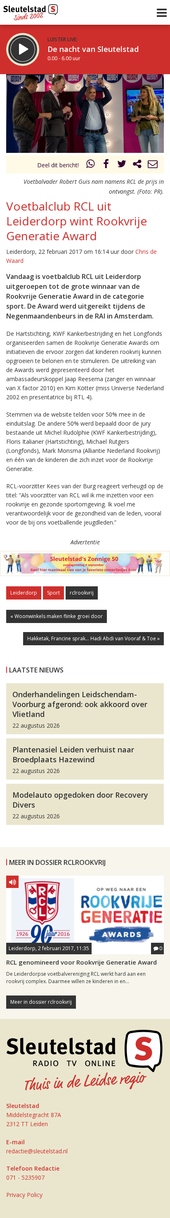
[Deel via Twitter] (122, 165)
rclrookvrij (82, 592)
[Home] (30, 10)
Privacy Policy (24, 1195)
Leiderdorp (23, 592)
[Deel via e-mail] (153, 165)
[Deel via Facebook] (106, 165)
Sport (53, 592)
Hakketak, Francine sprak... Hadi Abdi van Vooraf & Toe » (93, 638)
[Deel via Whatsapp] (91, 165)
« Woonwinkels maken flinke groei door (56, 616)
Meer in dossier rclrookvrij (41, 1001)
